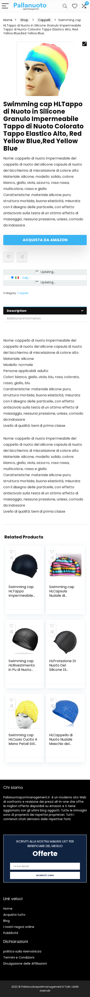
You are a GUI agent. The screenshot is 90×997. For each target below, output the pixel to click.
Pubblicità (10, 933)
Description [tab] (16, 311)
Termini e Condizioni (18, 957)
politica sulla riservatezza (22, 951)
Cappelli (44, 20)
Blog (6, 921)
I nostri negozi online (18, 927)
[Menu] (5, 6)
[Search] (65, 6)
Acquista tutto (14, 914)
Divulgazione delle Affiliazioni (25, 963)
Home (7, 20)
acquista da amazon (45, 240)
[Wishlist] (74, 6)
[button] (84, 44)
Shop (24, 20)
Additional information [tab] (24, 318)
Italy (25, 277)
